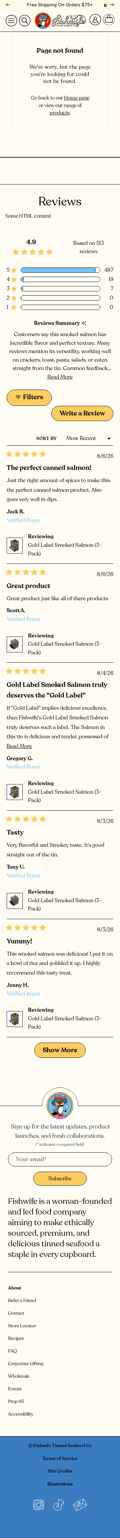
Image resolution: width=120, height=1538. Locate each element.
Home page (76, 98)
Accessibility (20, 1414)
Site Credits (60, 1471)
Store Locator (22, 1326)
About (14, 1288)
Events (15, 1389)
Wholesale (18, 1376)
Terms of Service (60, 1458)
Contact (16, 1313)
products (60, 113)
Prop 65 (16, 1401)
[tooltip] (83, 323)
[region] (60, 5)
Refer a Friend (22, 1300)
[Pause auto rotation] (105, 5)
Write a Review (86, 414)
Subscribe (60, 1178)
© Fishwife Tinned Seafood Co (60, 1445)
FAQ (12, 1351)
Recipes (16, 1338)
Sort (43, 439)
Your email (31, 1159)
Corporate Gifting (25, 1363)
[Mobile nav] (11, 21)
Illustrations (60, 1484)
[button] (60, 270)
